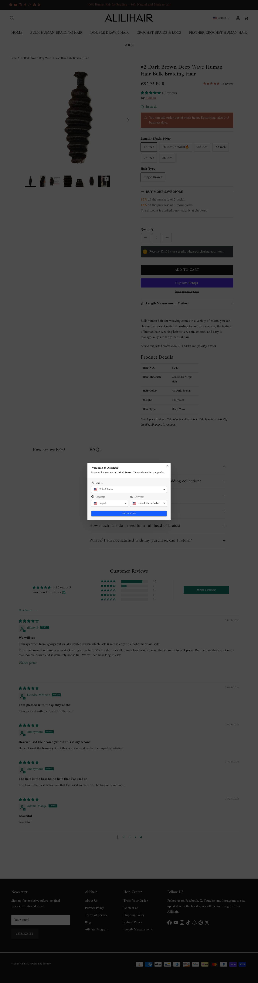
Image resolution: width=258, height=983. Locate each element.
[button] (129, 489)
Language (100, 496)
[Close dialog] (168, 466)
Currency (139, 496)
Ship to (99, 483)
